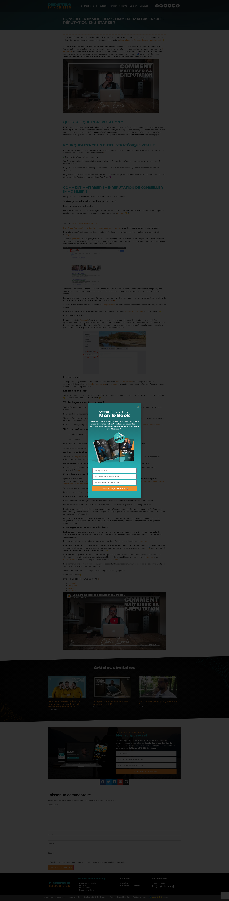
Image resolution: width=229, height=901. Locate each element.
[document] (114, 450)
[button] (138, 406)
